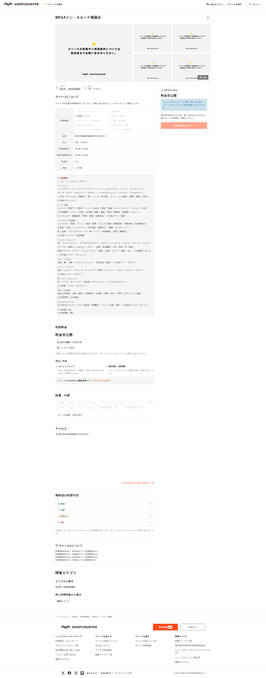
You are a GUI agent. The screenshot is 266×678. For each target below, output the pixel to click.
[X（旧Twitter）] (63, 673)
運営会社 (90, 673)
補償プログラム (62, 659)
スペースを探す (55, 4)
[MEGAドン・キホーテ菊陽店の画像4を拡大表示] (153, 67)
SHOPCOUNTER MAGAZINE (189, 645)
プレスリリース (122, 673)
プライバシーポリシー (65, 645)
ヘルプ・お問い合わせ (65, 654)
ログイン (192, 627)
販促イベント (63, 601)
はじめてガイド (102, 645)
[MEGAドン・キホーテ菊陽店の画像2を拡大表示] (153, 38)
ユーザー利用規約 (103, 650)
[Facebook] (69, 673)
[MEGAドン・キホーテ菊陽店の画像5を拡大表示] (192, 67)
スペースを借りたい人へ (106, 640)
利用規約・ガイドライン (66, 640)
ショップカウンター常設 (186, 657)
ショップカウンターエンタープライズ (192, 650)
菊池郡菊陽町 (74, 88)
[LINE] (82, 673)
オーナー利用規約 (143, 645)
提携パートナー (102, 654)
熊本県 (63, 88)
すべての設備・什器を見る (70, 414)
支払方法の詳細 (100, 380)
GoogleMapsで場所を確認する (136, 482)
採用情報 (105, 673)
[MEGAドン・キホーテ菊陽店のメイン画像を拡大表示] (93, 53)
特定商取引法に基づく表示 (67, 650)
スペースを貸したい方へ (146, 640)
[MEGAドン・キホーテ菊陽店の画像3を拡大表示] (192, 38)
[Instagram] (76, 673)
